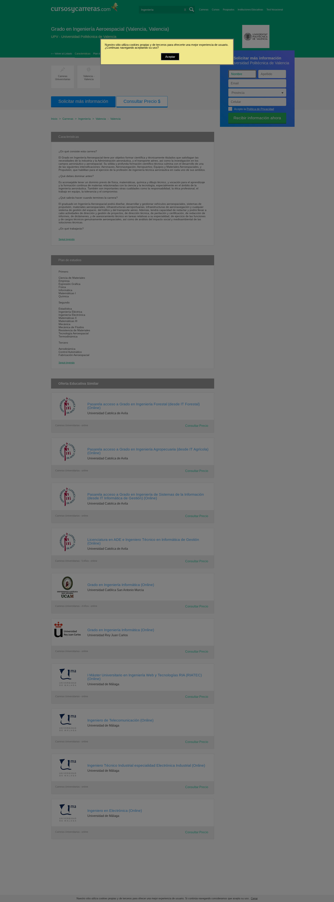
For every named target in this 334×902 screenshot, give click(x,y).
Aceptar (170, 56)
